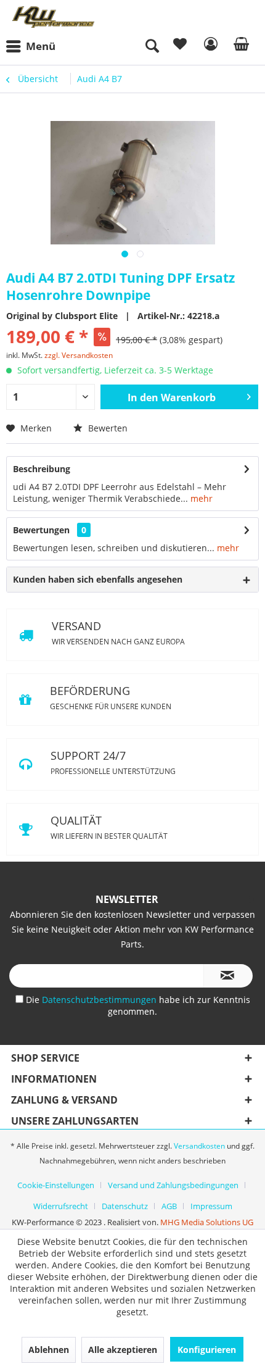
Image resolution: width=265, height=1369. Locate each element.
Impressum (211, 1206)
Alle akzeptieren (122, 1349)
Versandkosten (199, 1146)
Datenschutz (125, 1206)
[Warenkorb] (239, 46)
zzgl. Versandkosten (78, 355)
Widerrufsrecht (60, 1206)
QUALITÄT (109, 827)
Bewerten (107, 428)
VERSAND (118, 632)
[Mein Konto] (209, 46)
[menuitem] (34, 46)
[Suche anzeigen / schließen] (151, 46)
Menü (40, 46)
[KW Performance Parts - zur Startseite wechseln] (53, 17)
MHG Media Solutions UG (206, 1222)
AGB (169, 1206)
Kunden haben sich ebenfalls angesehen (97, 579)
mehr (200, 498)
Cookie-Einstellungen (55, 1185)
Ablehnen (48, 1349)
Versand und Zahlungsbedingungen (173, 1185)
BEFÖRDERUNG (110, 697)
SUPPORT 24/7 (113, 762)
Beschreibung (41, 469)
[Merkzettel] (178, 46)
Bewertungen (41, 530)
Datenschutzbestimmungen (100, 999)
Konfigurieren (206, 1349)
